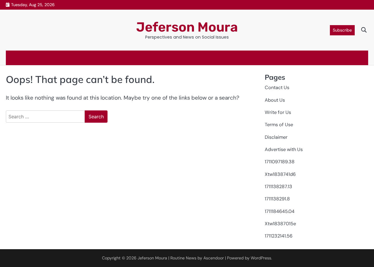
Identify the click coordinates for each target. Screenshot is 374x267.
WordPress (261, 258)
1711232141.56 (278, 236)
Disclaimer (276, 137)
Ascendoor (213, 258)
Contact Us (277, 87)
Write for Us (278, 112)
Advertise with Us (284, 149)
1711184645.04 (280, 211)
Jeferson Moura (187, 27)
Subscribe (342, 30)
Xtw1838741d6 (280, 174)
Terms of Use (279, 125)
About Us (275, 100)
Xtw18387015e (280, 224)
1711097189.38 (280, 162)
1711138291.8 (277, 199)
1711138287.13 (278, 186)
